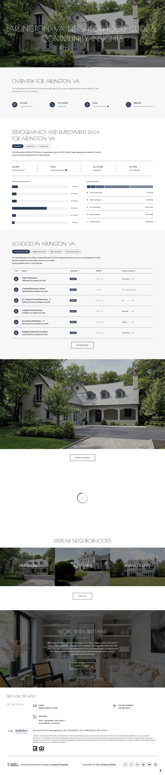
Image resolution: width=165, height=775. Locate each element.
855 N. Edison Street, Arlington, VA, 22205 (35, 323)
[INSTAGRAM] (131, 764)
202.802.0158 (124, 708)
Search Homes (82, 458)
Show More (82, 345)
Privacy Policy (109, 764)
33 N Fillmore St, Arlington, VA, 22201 (33, 313)
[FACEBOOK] (125, 764)
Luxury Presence (60, 764)
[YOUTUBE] (149, 764)
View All (82, 596)
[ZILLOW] (143, 764)
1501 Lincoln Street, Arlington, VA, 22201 (35, 334)
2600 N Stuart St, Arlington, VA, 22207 (34, 280)
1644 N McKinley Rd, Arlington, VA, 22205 (35, 291)
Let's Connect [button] (82, 666)
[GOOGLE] (155, 764)
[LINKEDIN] (137, 764)
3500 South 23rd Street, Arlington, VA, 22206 (36, 302)
